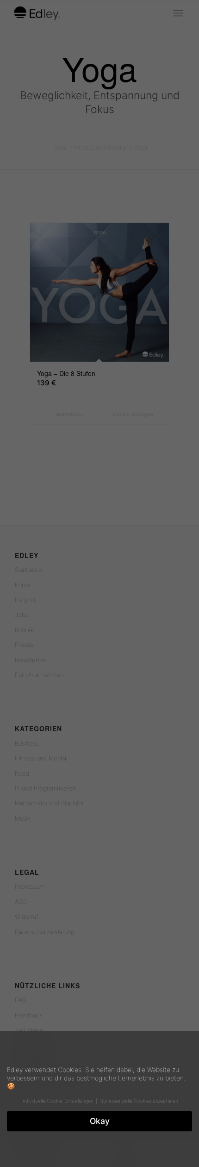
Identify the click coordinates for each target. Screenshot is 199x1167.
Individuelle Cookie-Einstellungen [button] (58, 1101)
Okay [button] (100, 1121)
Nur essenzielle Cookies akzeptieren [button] (139, 1101)
